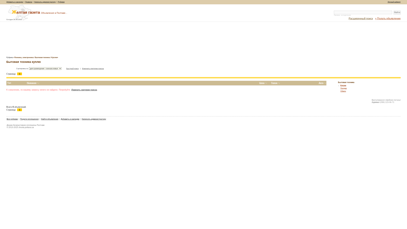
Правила (28, 2)
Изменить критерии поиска (93, 68)
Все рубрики (12, 119)
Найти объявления (49, 119)
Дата (321, 83)
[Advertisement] (203, 40)
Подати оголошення (29, 119)
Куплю (343, 85)
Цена (261, 83)
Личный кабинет (394, 2)
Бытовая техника (346, 82)
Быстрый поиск (72, 68)
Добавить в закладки (14, 2)
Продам (343, 88)
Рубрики (61, 2)
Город (274, 83)
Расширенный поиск (361, 18)
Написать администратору (45, 2)
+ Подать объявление (388, 18)
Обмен (343, 91)
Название (31, 83)
